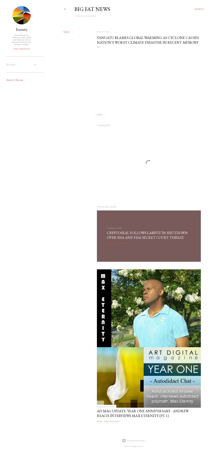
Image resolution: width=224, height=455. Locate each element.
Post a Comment (121, 243)
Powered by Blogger (136, 440)
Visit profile (21, 49)
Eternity (22, 29)
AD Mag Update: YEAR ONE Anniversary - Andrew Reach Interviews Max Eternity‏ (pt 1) (143, 413)
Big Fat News (92, 9)
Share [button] (66, 32)
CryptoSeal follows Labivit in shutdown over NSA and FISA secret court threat (147, 235)
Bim (142, 446)
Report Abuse (14, 80)
